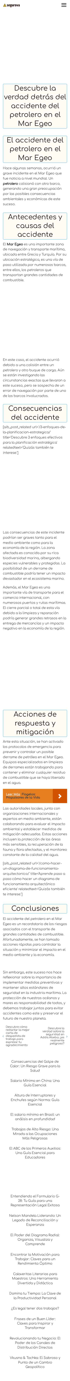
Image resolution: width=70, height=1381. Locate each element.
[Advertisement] (35, 47)
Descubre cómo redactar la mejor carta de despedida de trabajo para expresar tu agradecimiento (18, 1036)
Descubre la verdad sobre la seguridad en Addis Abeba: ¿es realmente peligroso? (52, 1036)
